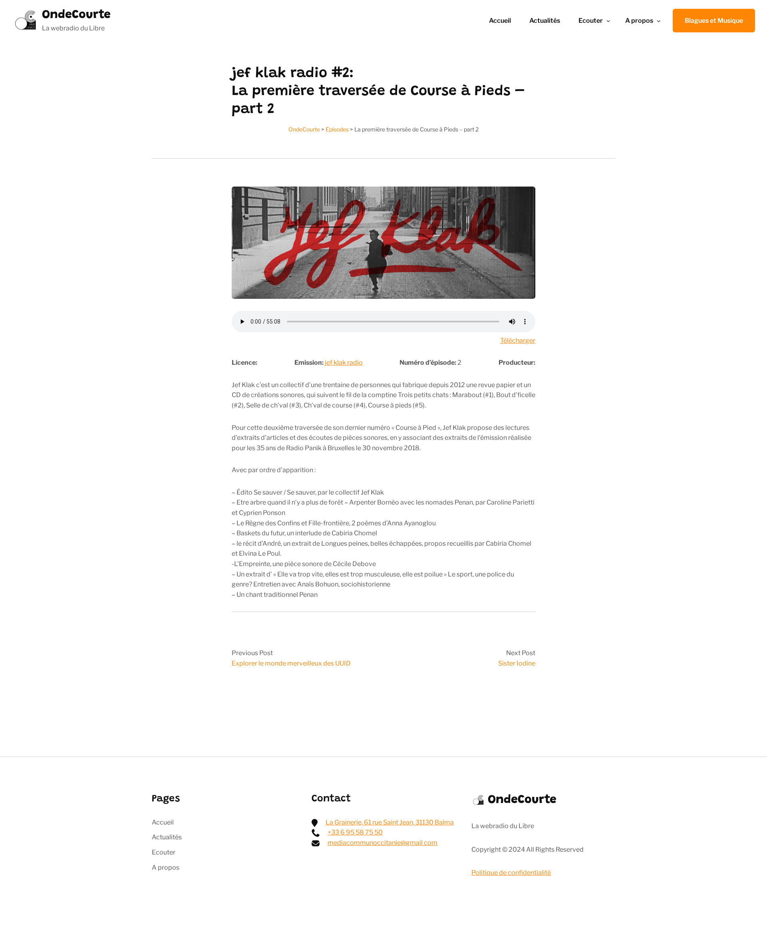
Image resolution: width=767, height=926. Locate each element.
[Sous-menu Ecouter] (608, 21)
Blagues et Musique (714, 20)
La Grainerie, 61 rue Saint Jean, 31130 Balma (390, 822)
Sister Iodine (516, 663)
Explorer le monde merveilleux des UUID (291, 663)
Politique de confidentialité (511, 872)
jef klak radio (344, 362)
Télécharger (517, 340)
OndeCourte (76, 15)
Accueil (500, 20)
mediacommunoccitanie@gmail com (382, 843)
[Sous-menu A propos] (659, 21)
